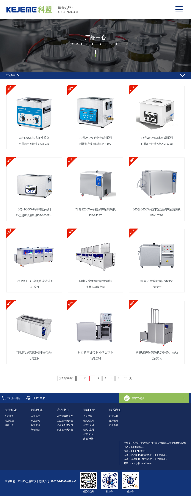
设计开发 (9, 425)
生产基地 (113, 420)
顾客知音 (35, 429)
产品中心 (63, 410)
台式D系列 (88, 429)
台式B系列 (88, 420)
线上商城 (113, 425)
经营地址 (113, 416)
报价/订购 (13, 398)
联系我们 (115, 410)
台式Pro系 (88, 434)
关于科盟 (11, 410)
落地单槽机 (88, 438)
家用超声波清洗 (65, 429)
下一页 (128, 378)
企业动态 (35, 416)
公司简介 (9, 416)
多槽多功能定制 (65, 425)
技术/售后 (39, 398)
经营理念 (9, 420)
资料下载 (89, 410)
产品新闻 (35, 420)
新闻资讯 (37, 410)
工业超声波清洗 (65, 420)
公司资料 (87, 416)
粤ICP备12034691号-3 (63, 481)
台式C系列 (88, 425)
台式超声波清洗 (65, 416)
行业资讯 (35, 425)
